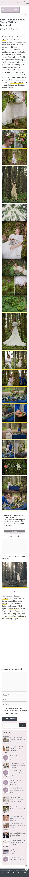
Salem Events (15, 611)
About (6, 2)
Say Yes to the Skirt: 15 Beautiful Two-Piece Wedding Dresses (17, 799)
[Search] (22, 725)
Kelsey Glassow (13, 609)
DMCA (25, 873)
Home (1, 2)
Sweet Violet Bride (10, 9)
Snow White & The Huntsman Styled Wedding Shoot (18, 825)
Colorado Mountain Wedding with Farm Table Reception (18, 809)
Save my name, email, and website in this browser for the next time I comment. (15, 710)
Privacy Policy (17, 873)
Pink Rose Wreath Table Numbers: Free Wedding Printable (17, 842)
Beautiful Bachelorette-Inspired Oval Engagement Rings (18, 773)
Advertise (11, 2)
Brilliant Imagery (16, 82)
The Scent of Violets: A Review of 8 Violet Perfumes (17, 748)
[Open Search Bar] (21, 14)
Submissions (19, 2)
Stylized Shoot (14, 29)
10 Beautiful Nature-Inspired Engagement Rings (17, 790)
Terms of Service (7, 873)
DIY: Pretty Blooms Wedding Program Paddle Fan (18, 739)
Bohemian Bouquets (9, 606)
